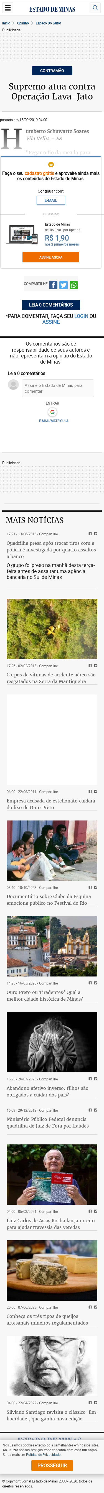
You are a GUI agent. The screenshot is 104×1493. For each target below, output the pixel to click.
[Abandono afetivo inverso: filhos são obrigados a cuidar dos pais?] (52, 1042)
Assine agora (50, 257)
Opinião (23, 23)
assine (51, 321)
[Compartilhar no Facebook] (53, 286)
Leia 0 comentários (51, 305)
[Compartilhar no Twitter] (63, 286)
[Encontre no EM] (95, 7)
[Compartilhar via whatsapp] (73, 286)
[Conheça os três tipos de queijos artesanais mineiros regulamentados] (52, 1270)
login (82, 316)
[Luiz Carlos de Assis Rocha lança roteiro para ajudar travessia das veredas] (52, 1174)
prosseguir (52, 1465)
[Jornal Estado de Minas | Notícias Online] (52, 10)
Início (6, 23)
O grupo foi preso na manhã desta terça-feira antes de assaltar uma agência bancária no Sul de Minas (51, 571)
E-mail (51, 200)
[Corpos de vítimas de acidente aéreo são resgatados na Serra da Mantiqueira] (52, 629)
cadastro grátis (39, 173)
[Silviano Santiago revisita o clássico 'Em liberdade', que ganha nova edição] (52, 1366)
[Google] (52, 412)
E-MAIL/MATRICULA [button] (54, 420)
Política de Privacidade (43, 1454)
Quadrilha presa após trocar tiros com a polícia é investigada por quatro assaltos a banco (51, 549)
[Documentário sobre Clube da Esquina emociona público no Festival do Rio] (52, 850)
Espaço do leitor (48, 23)
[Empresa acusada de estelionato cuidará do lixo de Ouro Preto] (52, 739)
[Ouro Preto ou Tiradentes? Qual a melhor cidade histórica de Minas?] (52, 946)
